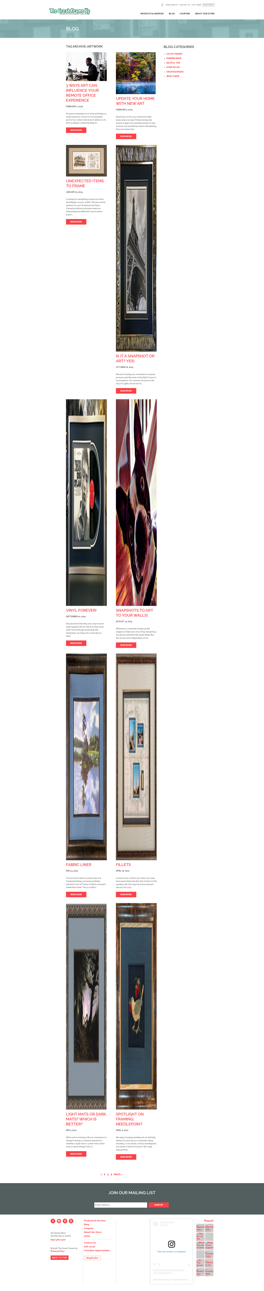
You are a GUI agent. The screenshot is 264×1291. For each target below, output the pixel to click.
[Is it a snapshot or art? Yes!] (136, 248)
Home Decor (173, 67)
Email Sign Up (171, 5)
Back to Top (59, 1257)
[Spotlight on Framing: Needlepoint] (136, 1006)
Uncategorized (175, 72)
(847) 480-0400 (58, 1240)
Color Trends (174, 54)
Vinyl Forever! (81, 610)
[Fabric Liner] (86, 757)
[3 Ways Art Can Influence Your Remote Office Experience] (86, 66)
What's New (172, 76)
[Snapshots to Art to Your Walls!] (136, 502)
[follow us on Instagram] (59, 1221)
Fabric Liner (78, 864)
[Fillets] (136, 757)
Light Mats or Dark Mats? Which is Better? (86, 1119)
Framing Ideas (173, 58)
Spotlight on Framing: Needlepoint (130, 1119)
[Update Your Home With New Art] (136, 73)
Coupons (185, 14)
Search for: (162, 5)
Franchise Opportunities (97, 1250)
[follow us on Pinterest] (65, 1221)
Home (87, 1236)
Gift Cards (196, 5)
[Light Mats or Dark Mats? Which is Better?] (86, 1006)
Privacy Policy (57, 1251)
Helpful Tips (173, 63)
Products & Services (152, 14)
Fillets (123, 864)
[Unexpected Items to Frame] (86, 160)
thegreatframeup (162, 1279)
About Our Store (205, 14)
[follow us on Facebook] (53, 1221)
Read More (76, 130)
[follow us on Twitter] (71, 1221)
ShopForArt (208, 5)
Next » (118, 1174)
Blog (172, 14)
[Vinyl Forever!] (86, 502)
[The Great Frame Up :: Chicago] (70, 11)
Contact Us (185, 5)
